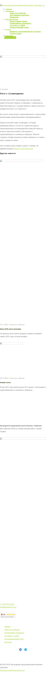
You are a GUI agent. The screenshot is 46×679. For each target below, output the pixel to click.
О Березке (9, 11)
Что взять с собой (17, 25)
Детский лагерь (11, 19)
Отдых (8, 29)
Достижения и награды (19, 15)
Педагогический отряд (19, 27)
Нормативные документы (20, 23)
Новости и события (18, 13)
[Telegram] (25, 649)
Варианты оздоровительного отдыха (25, 31)
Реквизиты (14, 17)
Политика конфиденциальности (12, 670)
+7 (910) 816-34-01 (7, 604)
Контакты (9, 36)
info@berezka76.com (8, 607)
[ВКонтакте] (20, 649)
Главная (8, 9)
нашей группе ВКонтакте (23, 149)
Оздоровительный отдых (14, 639)
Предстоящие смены (18, 21)
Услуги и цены (15, 34)
